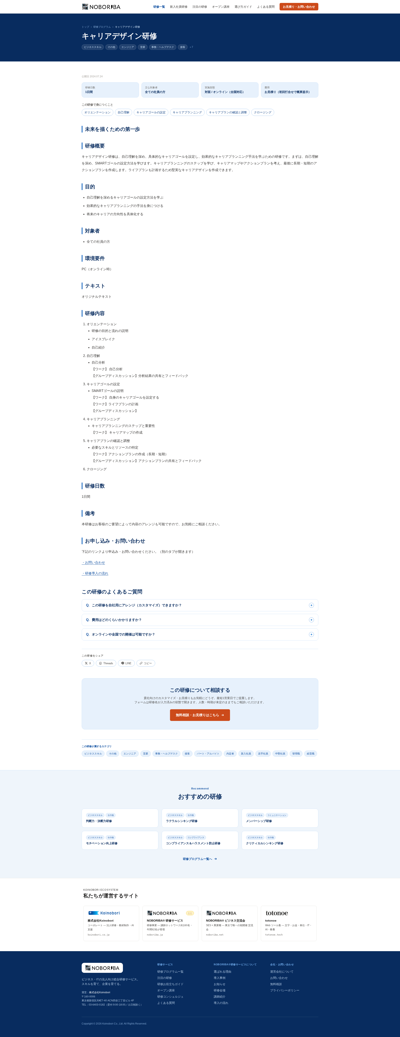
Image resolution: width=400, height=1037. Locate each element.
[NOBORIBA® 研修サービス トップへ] (102, 968)
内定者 (230, 753)
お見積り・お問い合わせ (299, 6)
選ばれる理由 (222, 971)
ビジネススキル (92, 47)
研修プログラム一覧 (170, 971)
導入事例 (219, 977)
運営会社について (282, 971)
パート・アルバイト (208, 753)
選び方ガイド (243, 6)
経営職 (310, 753)
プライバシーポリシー (284, 990)
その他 (111, 47)
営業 (142, 47)
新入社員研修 (179, 6)
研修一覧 (159, 6)
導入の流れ (221, 1002)
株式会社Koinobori (99, 992)
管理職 (296, 753)
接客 (182, 47)
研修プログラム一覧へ (197, 859)
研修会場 (219, 990)
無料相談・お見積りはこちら (197, 715)
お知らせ (219, 984)
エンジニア (127, 47)
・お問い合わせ (93, 562)
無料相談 (276, 984)
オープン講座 (221, 6)
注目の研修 (199, 6)
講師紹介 (219, 996)
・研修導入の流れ (95, 573)
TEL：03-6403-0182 (93, 1004)
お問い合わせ (279, 977)
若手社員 (263, 753)
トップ (85, 26)
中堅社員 (280, 753)
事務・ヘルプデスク (162, 47)
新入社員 (246, 753)
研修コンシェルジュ (170, 996)
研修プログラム (102, 26)
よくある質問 (266, 6)
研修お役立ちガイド (170, 984)
